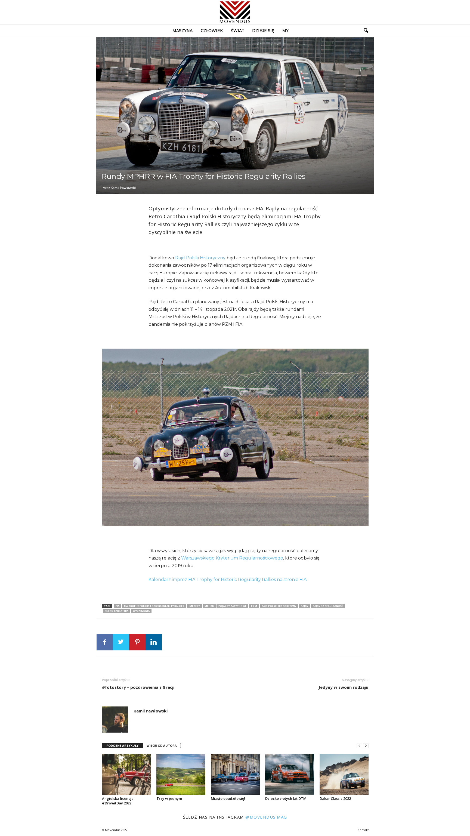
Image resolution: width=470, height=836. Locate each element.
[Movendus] (235, 12)
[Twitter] (121, 642)
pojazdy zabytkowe (232, 606)
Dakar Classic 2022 (335, 798)
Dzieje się (263, 30)
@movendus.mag (266, 817)
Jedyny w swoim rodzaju (343, 687)
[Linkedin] (154, 642)
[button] (366, 31)
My (285, 30)
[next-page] (366, 746)
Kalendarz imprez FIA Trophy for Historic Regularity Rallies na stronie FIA (228, 579)
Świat (237, 30)
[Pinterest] (137, 642)
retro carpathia (116, 611)
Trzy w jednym (169, 798)
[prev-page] (359, 746)
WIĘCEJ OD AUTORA (162, 745)
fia (117, 606)
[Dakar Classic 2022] (344, 774)
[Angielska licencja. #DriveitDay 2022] (126, 774)
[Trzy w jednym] (180, 774)
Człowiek (212, 30)
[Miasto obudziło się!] (235, 774)
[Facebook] (105, 642)
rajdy (304, 606)
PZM (254, 606)
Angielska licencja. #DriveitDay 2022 (118, 801)
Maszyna (182, 30)
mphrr (209, 606)
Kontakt (363, 830)
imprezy (194, 606)
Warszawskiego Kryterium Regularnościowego (231, 558)
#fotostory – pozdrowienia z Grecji (138, 687)
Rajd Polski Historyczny (200, 257)
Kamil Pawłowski (123, 188)
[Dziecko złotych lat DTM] (289, 774)
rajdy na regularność (328, 606)
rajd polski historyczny (279, 606)
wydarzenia (141, 611)
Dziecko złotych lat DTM (286, 798)
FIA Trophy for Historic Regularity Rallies (154, 606)
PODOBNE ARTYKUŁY (122, 745)
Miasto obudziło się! (228, 798)
